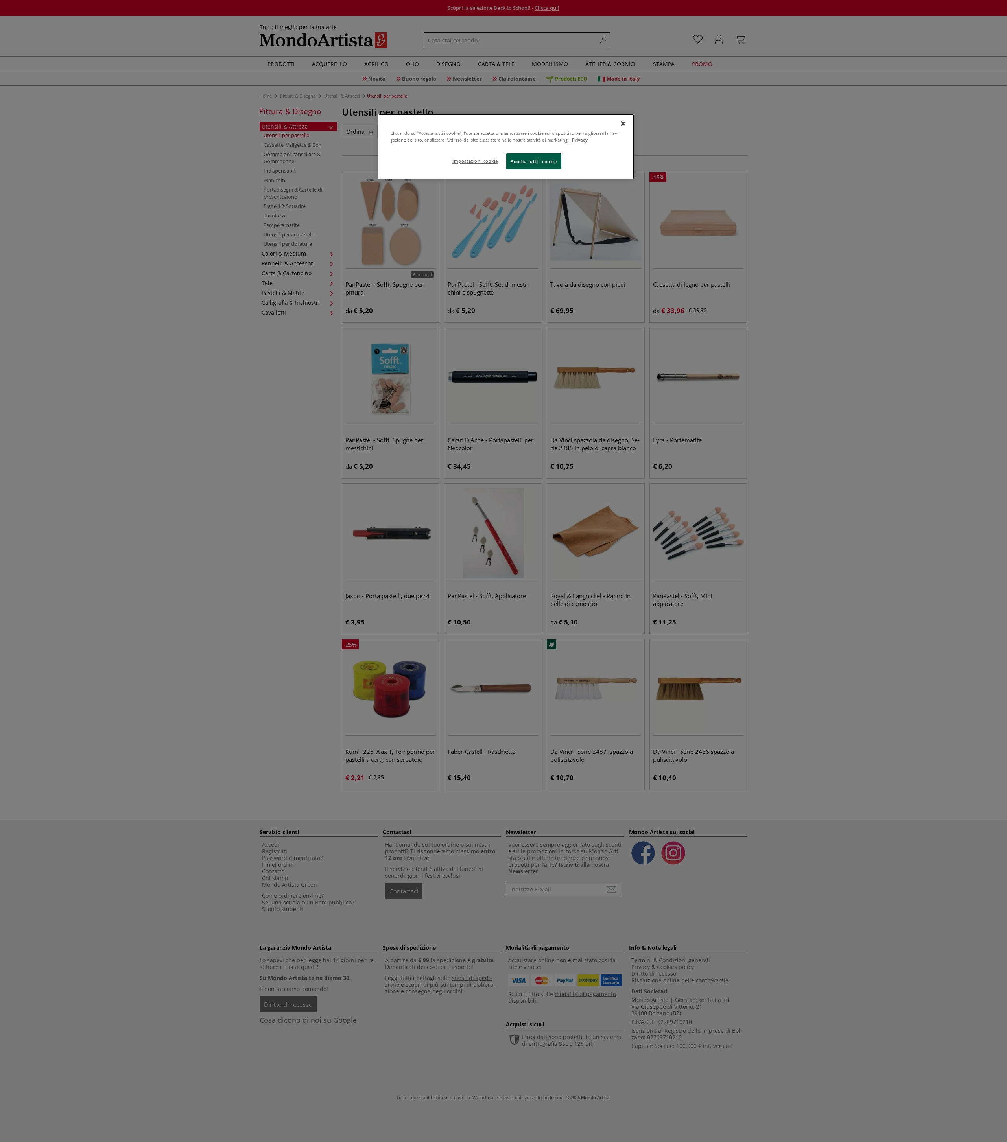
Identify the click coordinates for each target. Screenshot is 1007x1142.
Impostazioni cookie (475, 161)
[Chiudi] (623, 123)
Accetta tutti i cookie (534, 161)
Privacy (580, 140)
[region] (506, 146)
